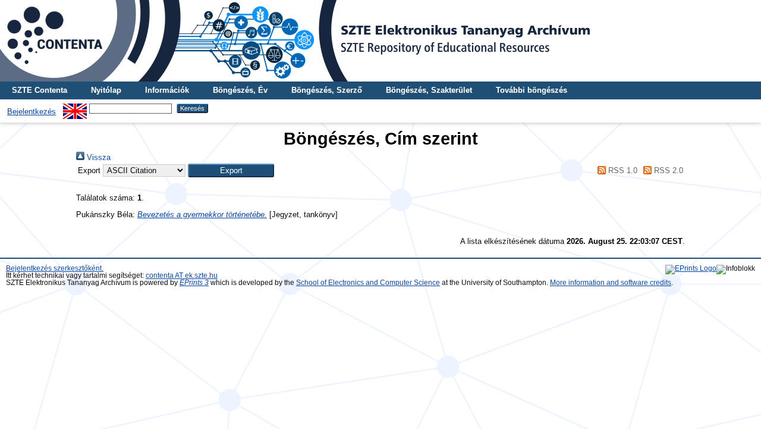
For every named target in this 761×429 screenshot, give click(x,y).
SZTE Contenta (39, 90)
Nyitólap (106, 90)
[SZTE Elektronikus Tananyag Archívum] (380, 41)
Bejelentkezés (31, 111)
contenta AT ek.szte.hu (182, 275)
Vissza (97, 157)
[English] (75, 108)
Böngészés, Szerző (326, 90)
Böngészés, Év (240, 90)
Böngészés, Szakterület (429, 90)
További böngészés (531, 90)
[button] (231, 170)
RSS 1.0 (621, 170)
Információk (167, 90)
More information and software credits (610, 282)
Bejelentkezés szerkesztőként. (54, 268)
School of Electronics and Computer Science (368, 282)
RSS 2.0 (667, 170)
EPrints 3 (194, 282)
